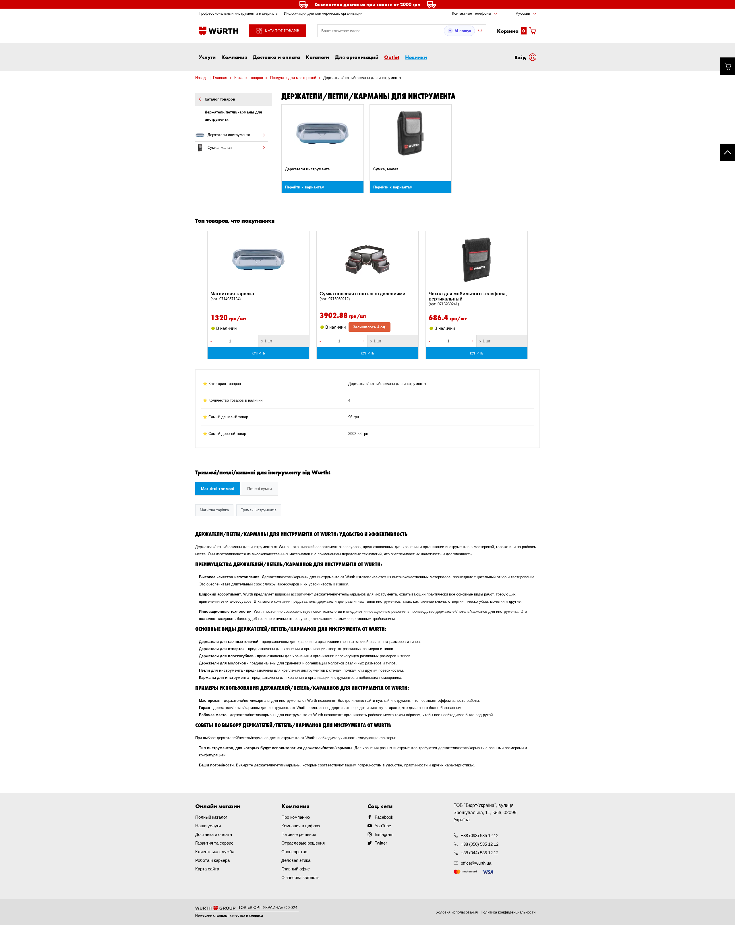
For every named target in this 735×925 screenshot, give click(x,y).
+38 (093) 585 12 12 (479, 835)
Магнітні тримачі (217, 488)
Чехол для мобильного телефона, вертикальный (468, 298)
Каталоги (317, 57)
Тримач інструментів (258, 510)
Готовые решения (298, 834)
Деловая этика (295, 860)
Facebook (384, 817)
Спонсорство (294, 851)
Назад (200, 78)
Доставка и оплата (276, 57)
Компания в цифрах (300, 825)
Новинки (416, 57)
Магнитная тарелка (232, 296)
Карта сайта (207, 868)
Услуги (207, 57)
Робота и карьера (212, 860)
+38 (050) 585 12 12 (479, 844)
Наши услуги (208, 825)
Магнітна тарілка (214, 510)
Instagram (384, 834)
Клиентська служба (214, 851)
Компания (234, 57)
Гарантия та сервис (214, 843)
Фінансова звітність (300, 877)
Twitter (381, 843)
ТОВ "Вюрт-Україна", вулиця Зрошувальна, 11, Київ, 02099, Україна (486, 812)
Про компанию (295, 817)
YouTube (383, 825)
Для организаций (356, 57)
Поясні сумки (259, 488)
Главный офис (295, 868)
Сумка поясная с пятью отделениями (362, 296)
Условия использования (457, 912)
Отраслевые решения (303, 843)
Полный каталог (211, 817)
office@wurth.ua (476, 863)
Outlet (391, 57)
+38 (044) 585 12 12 (479, 852)
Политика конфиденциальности (508, 912)
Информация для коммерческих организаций (323, 13)
